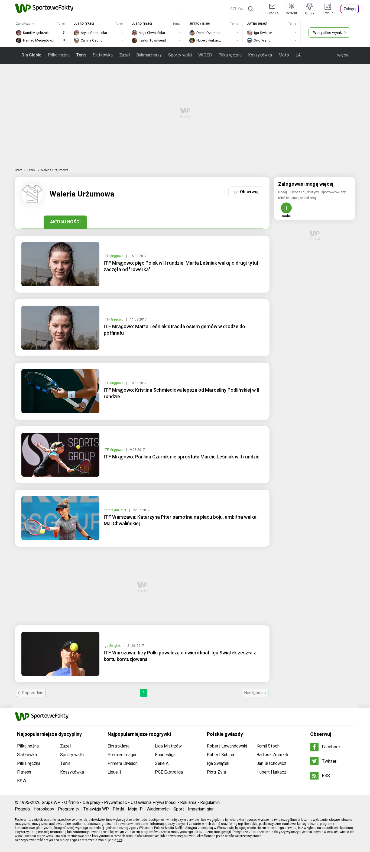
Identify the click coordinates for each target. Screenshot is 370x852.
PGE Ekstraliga (169, 772)
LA (298, 55)
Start (18, 170)
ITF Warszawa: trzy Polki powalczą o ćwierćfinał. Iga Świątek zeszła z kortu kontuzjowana (180, 656)
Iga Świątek (112, 646)
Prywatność (115, 802)
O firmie (71, 802)
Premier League (123, 754)
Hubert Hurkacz (271, 772)
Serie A (161, 763)
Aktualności (65, 221)
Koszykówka (260, 55)
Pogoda (22, 809)
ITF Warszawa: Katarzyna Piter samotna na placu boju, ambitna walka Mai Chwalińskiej (180, 520)
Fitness (24, 772)
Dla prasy (91, 802)
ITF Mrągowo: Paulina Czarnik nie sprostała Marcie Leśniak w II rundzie (181, 457)
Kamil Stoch (268, 746)
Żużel (124, 55)
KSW (21, 780)
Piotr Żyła (216, 772)
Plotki (118, 809)
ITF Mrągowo (114, 256)
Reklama (188, 802)
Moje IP (135, 809)
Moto (283, 55)
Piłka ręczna (230, 55)
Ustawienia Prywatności (153, 802)
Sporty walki (180, 55)
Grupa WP (51, 802)
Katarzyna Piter (115, 510)
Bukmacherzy (149, 55)
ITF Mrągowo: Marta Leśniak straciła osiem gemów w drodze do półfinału (174, 330)
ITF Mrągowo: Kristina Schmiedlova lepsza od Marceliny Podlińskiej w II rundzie (181, 393)
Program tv (68, 809)
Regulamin (210, 802)
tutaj (120, 840)
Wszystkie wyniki (328, 32)
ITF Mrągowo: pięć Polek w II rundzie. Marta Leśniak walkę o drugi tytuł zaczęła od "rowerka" (181, 266)
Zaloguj (349, 9)
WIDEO (205, 55)
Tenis (81, 55)
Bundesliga (165, 754)
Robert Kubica (220, 754)
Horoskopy (44, 809)
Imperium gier (201, 809)
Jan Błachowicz (271, 763)
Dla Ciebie (31, 55)
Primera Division (123, 763)
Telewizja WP (96, 809)
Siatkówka (103, 55)
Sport (178, 809)
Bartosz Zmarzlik (272, 754)
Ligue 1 (114, 772)
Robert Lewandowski (227, 746)
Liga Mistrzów (168, 746)
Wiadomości (158, 809)
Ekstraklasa (118, 746)
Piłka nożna (59, 55)
